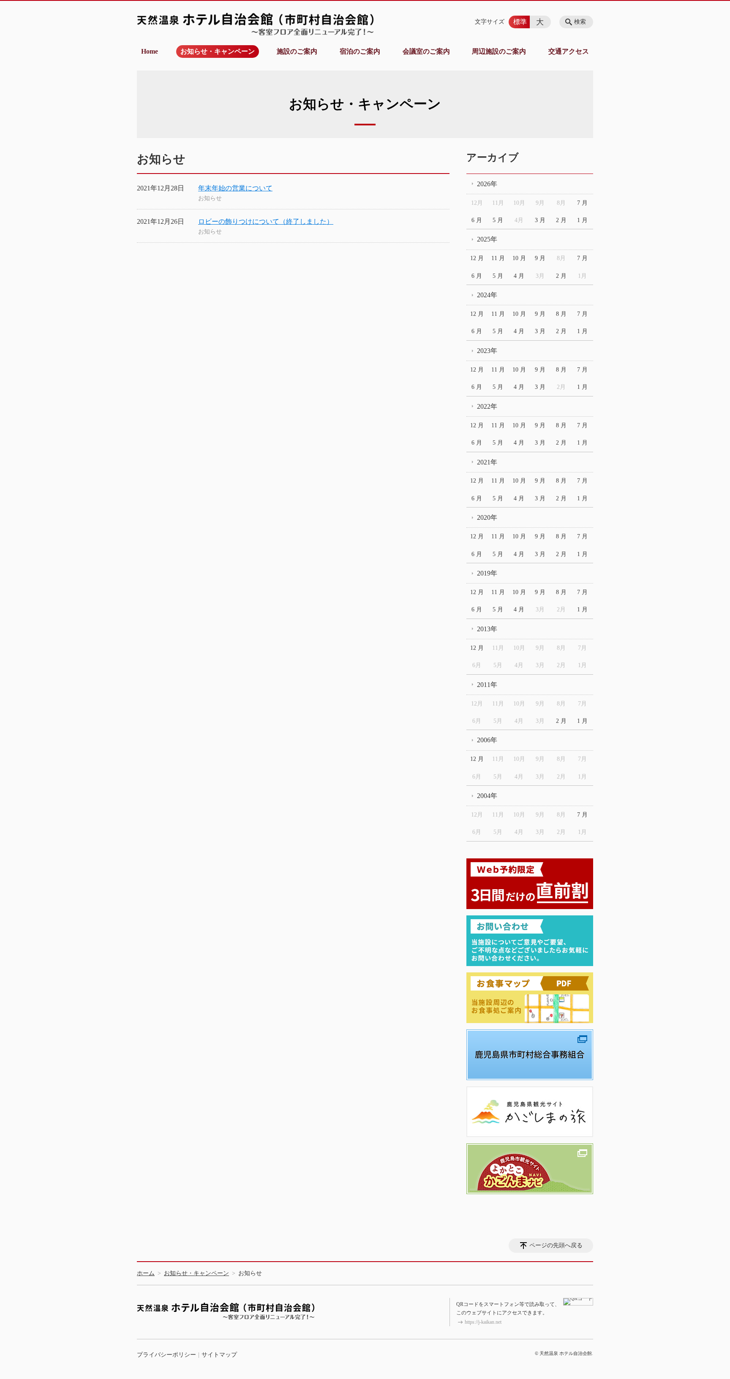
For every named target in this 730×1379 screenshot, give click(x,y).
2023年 (487, 350)
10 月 (519, 258)
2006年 (487, 740)
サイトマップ (219, 1355)
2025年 (487, 239)
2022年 (487, 406)
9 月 (540, 258)
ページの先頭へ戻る (556, 1245)
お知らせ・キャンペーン (217, 51)
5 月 (498, 220)
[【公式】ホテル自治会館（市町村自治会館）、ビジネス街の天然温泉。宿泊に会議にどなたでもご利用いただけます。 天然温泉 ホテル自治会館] (255, 24)
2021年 (487, 462)
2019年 (487, 573)
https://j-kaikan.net (483, 1322)
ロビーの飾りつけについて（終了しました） (265, 221)
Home (149, 51)
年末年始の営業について (235, 188)
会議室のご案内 (426, 51)
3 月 (540, 220)
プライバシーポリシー (166, 1355)
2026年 (487, 183)
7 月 (582, 203)
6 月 (476, 220)
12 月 (477, 258)
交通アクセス (568, 51)
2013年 (487, 628)
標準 (520, 21)
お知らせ (210, 198)
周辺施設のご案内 (499, 51)
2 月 (561, 220)
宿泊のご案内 (360, 51)
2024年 (487, 295)
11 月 (498, 258)
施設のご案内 (297, 51)
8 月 (561, 314)
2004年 (487, 795)
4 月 (519, 276)
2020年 (487, 517)
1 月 (582, 220)
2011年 (487, 684)
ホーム (146, 1273)
